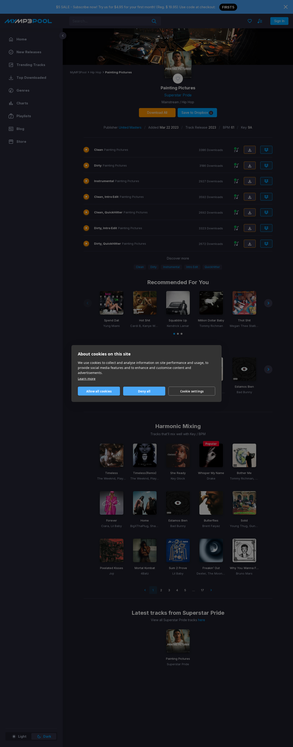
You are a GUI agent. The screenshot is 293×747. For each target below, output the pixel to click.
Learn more (86, 378)
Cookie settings (192, 391)
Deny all (144, 391)
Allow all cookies (98, 391)
